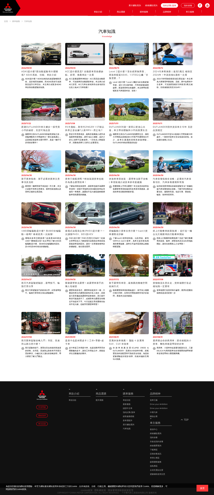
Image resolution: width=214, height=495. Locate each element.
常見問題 (42, 407)
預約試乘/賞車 (169, 5)
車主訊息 (42, 424)
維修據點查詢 (151, 5)
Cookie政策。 (22, 489)
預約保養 (188, 5)
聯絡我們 (42, 415)
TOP (186, 419)
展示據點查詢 (135, 5)
